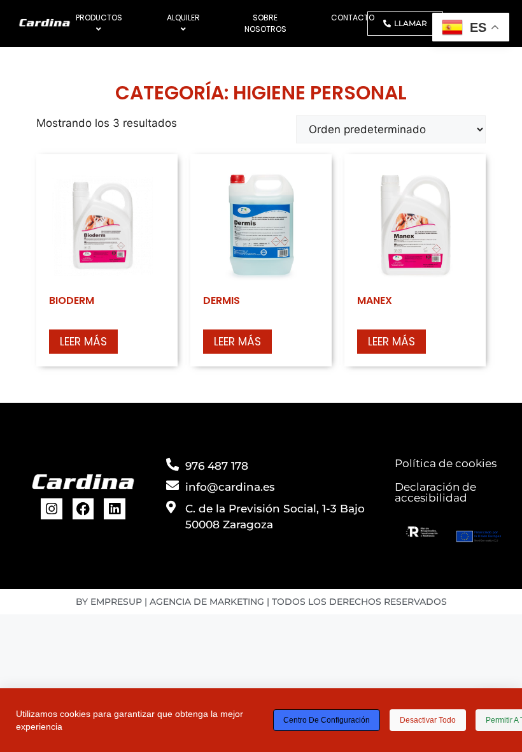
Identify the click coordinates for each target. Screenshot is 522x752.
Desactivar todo (428, 720)
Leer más (83, 341)
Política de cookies (446, 463)
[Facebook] (83, 509)
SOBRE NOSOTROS (265, 23)
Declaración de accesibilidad (435, 492)
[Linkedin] (114, 509)
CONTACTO (352, 17)
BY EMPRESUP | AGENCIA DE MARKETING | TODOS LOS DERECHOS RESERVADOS (261, 601)
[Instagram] (51, 509)
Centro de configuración (326, 720)
